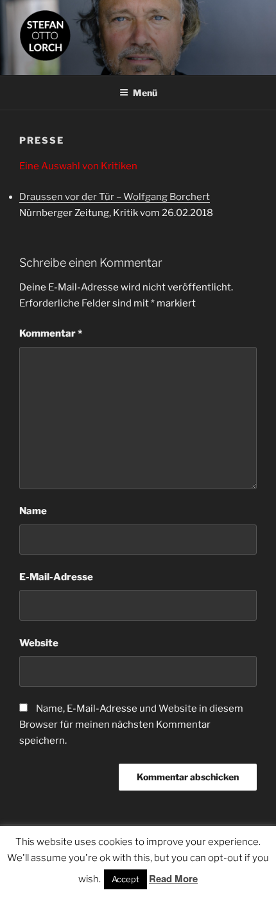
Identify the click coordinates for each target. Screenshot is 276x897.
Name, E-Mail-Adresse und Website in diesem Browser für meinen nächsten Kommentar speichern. (131, 724)
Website (38, 643)
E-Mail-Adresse (56, 577)
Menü (145, 92)
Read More (173, 878)
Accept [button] (125, 879)
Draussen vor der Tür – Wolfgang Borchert (114, 197)
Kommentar (50, 333)
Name (33, 511)
